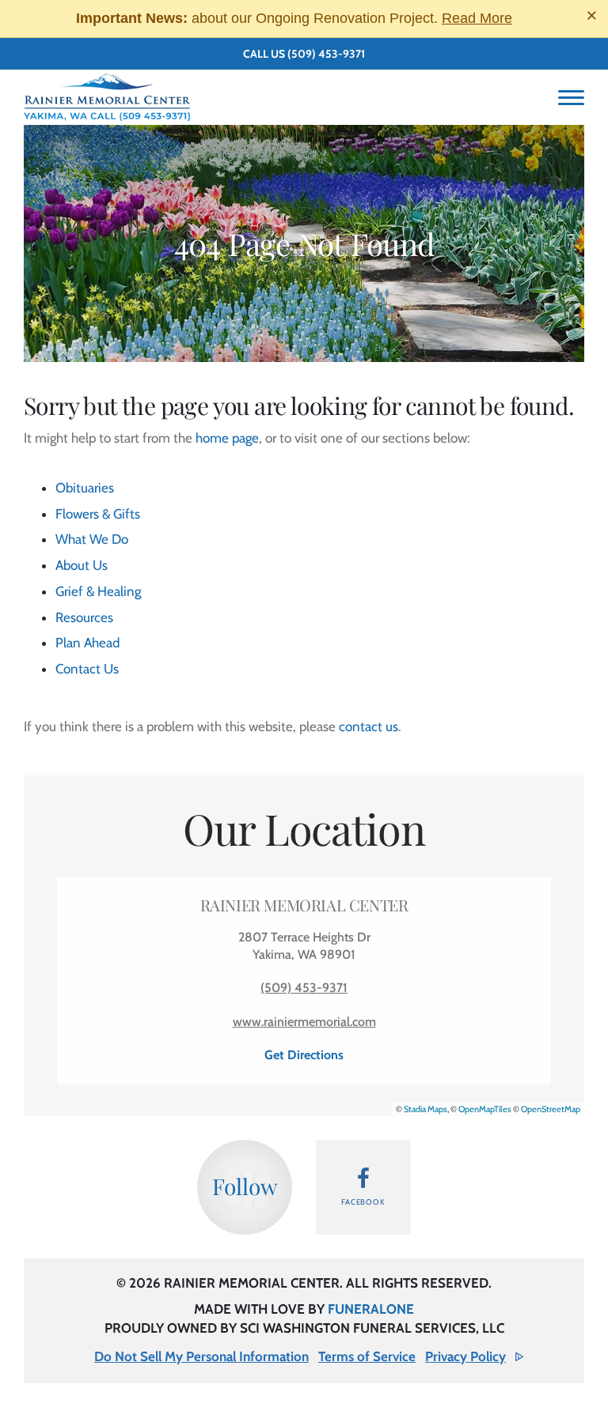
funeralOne (371, 1309)
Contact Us (87, 669)
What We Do (91, 539)
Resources (84, 617)
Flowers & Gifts (97, 514)
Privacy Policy (465, 1356)
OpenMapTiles (484, 1109)
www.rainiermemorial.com (304, 1021)
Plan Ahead (87, 643)
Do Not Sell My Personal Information (201, 1356)
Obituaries (84, 488)
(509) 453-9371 (326, 54)
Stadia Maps (425, 1109)
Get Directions (304, 1054)
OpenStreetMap (550, 1109)
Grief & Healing (98, 591)
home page (227, 438)
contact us (368, 726)
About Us (81, 565)
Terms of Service (367, 1356)
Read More (477, 18)
